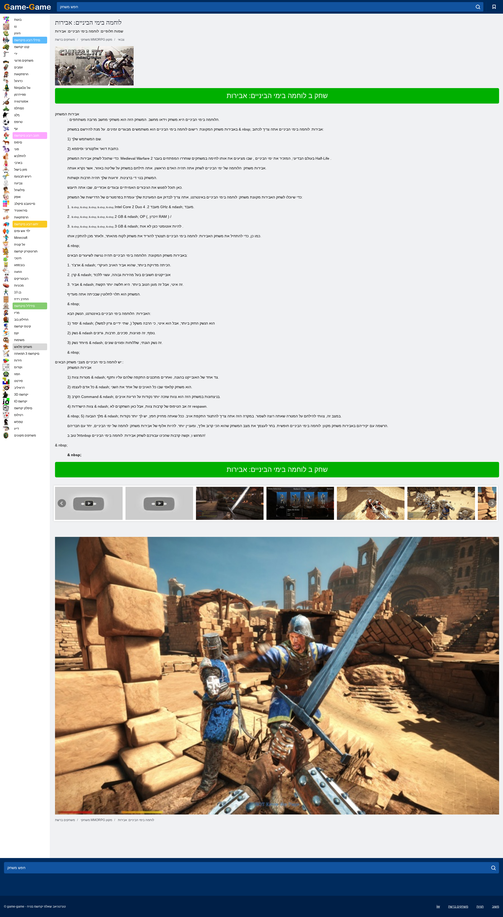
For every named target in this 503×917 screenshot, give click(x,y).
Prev (62, 503)
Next (492, 503)
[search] (478, 7)
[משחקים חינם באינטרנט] (27, 7)
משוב (495, 906)
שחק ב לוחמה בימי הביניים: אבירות (277, 96)
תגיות (480, 906)
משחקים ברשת (458, 906)
